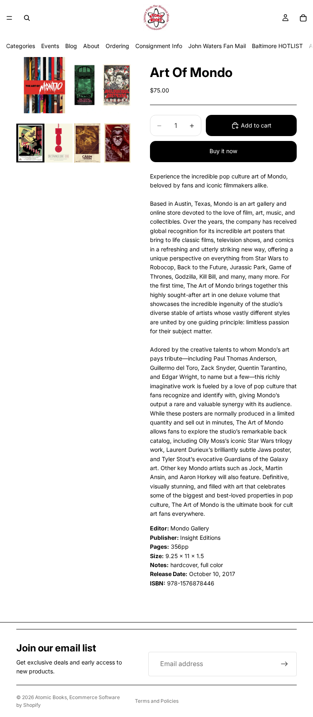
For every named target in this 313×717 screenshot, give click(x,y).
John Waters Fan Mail (217, 45)
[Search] (27, 18)
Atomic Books (51, 697)
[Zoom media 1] (44, 85)
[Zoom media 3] (44, 143)
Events (50, 45)
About (91, 45)
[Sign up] (284, 664)
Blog (71, 45)
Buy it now (223, 150)
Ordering (117, 45)
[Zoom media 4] (102, 143)
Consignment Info (158, 45)
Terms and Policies (157, 701)
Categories (20, 45)
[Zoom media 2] (102, 85)
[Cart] (303, 18)
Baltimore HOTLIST (277, 45)
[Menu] (9, 18)
